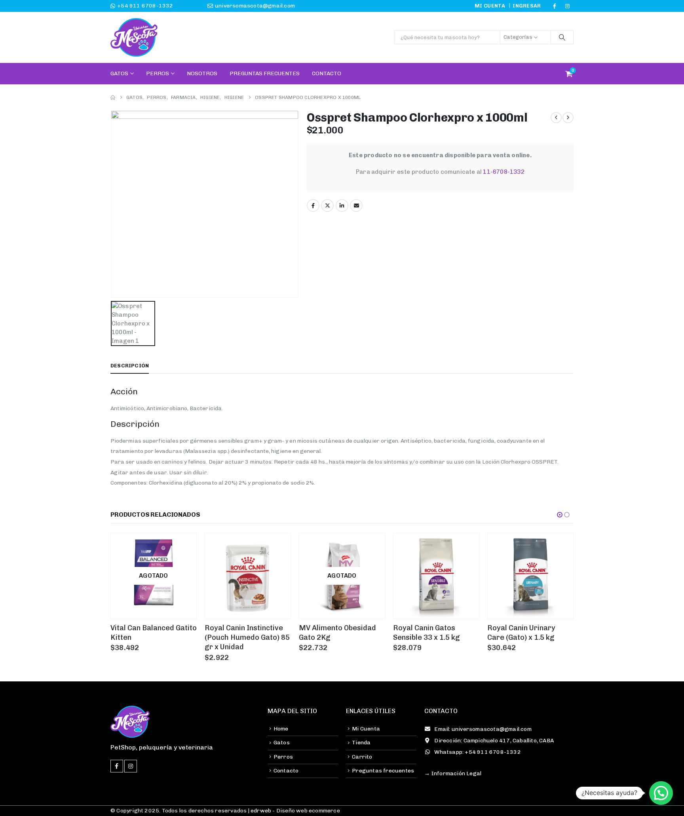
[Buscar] (562, 37)
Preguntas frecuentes (383, 770)
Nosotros (202, 73)
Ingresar (527, 6)
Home (281, 728)
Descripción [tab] (129, 366)
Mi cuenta (490, 6)
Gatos (119, 73)
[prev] (556, 117)
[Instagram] (567, 5)
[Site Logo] (134, 37)
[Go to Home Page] (112, 97)
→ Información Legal (452, 773)
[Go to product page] (248, 576)
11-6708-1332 (503, 171)
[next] (568, 117)
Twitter (327, 205)
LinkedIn (342, 205)
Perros (157, 73)
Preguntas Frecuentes (265, 73)
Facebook (313, 205)
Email (356, 205)
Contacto (326, 73)
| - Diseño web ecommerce (293, 810)
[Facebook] (554, 5)
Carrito (362, 756)
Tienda (361, 742)
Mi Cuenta (366, 728)
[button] (559, 514)
